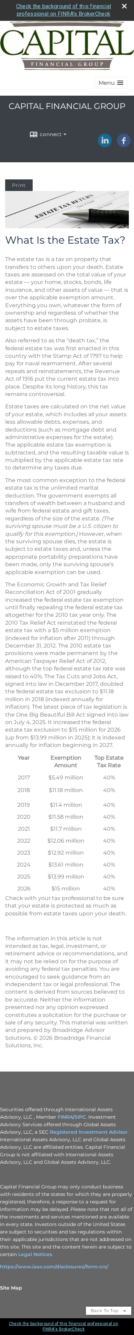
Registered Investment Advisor (88, 1132)
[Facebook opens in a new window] (124, 145)
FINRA (65, 1117)
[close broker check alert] (124, 6)
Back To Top (105, 1310)
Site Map (11, 1288)
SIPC (80, 1117)
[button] (111, 83)
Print (19, 185)
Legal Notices (35, 1254)
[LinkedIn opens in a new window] (105, 145)
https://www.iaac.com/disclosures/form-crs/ (55, 1267)
